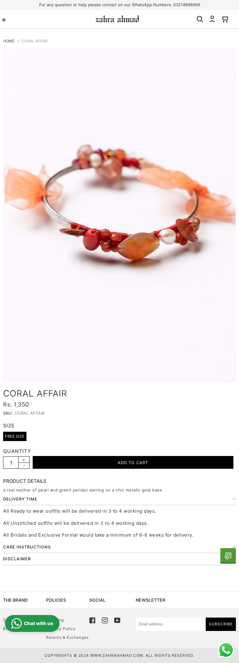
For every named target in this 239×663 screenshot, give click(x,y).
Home (8, 41)
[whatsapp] (228, 556)
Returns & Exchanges (67, 637)
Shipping (55, 620)
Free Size (15, 436)
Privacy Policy (61, 628)
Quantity (17, 451)
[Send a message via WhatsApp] (226, 650)
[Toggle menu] (4, 20)
